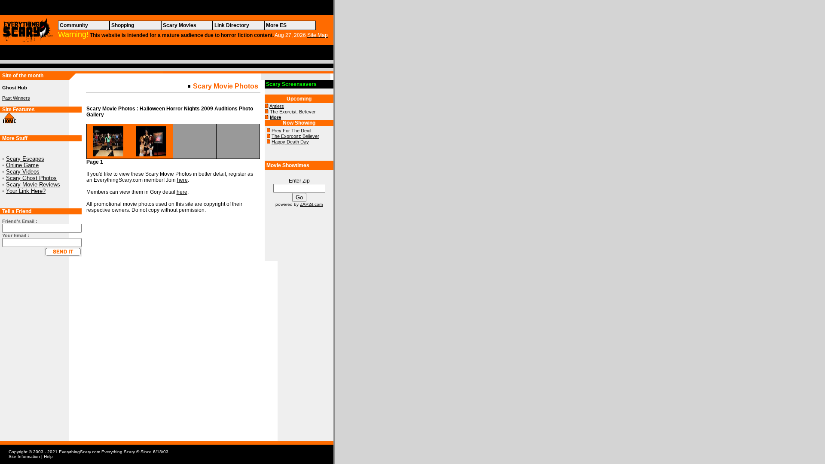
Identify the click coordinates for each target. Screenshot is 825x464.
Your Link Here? (26, 191)
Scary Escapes (25, 159)
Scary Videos (23, 171)
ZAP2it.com (311, 204)
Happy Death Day (290, 141)
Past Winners (16, 98)
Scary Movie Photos (110, 109)
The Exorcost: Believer (295, 136)
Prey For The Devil (291, 130)
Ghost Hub (14, 87)
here (182, 180)
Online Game (22, 165)
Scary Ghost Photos (31, 178)
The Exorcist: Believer (293, 111)
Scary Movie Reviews (33, 184)
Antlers (276, 106)
